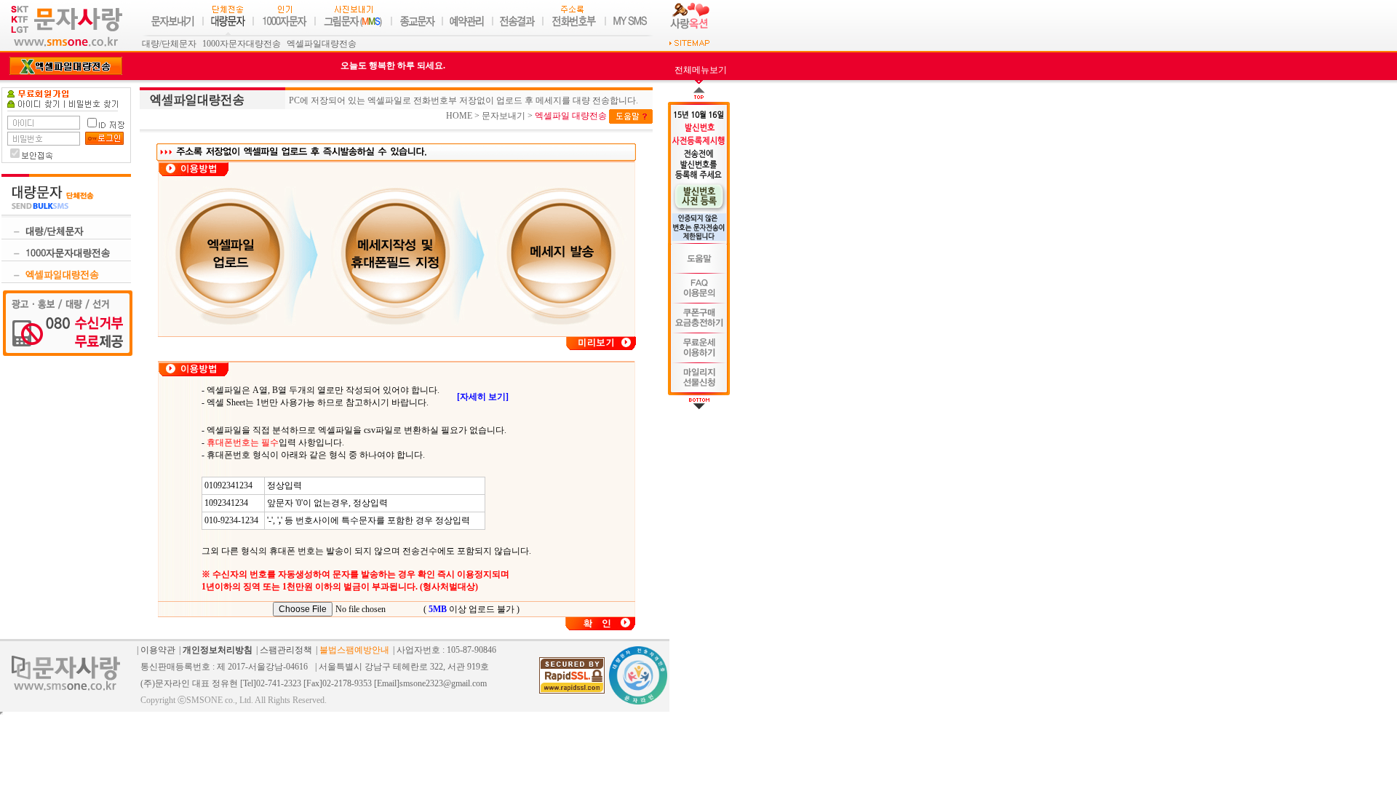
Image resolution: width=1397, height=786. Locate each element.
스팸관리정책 (286, 650)
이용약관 (157, 650)
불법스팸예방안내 (354, 650)
